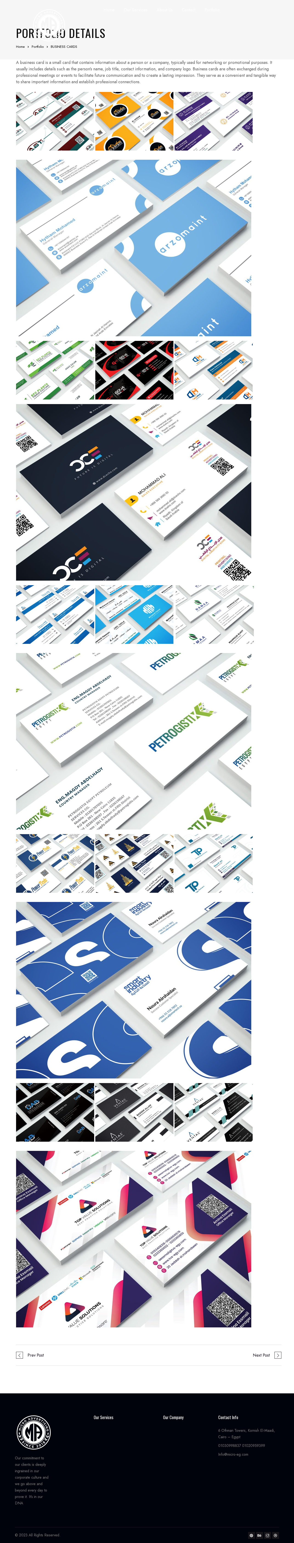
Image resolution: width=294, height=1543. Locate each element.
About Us (165, 10)
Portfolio (212, 10)
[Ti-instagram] (267, 1535)
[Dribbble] (275, 1535)
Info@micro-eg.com (233, 1454)
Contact (188, 10)
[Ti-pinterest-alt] (251, 1535)
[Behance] (259, 1535)
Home (109, 10)
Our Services (135, 10)
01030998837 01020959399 (241, 1445)
